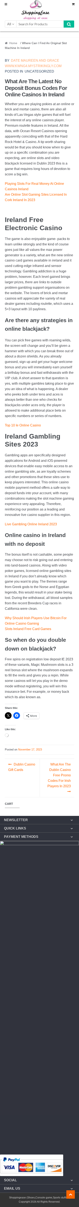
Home (13, 43)
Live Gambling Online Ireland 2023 (31, 524)
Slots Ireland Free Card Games (28, 629)
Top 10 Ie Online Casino (23, 425)
